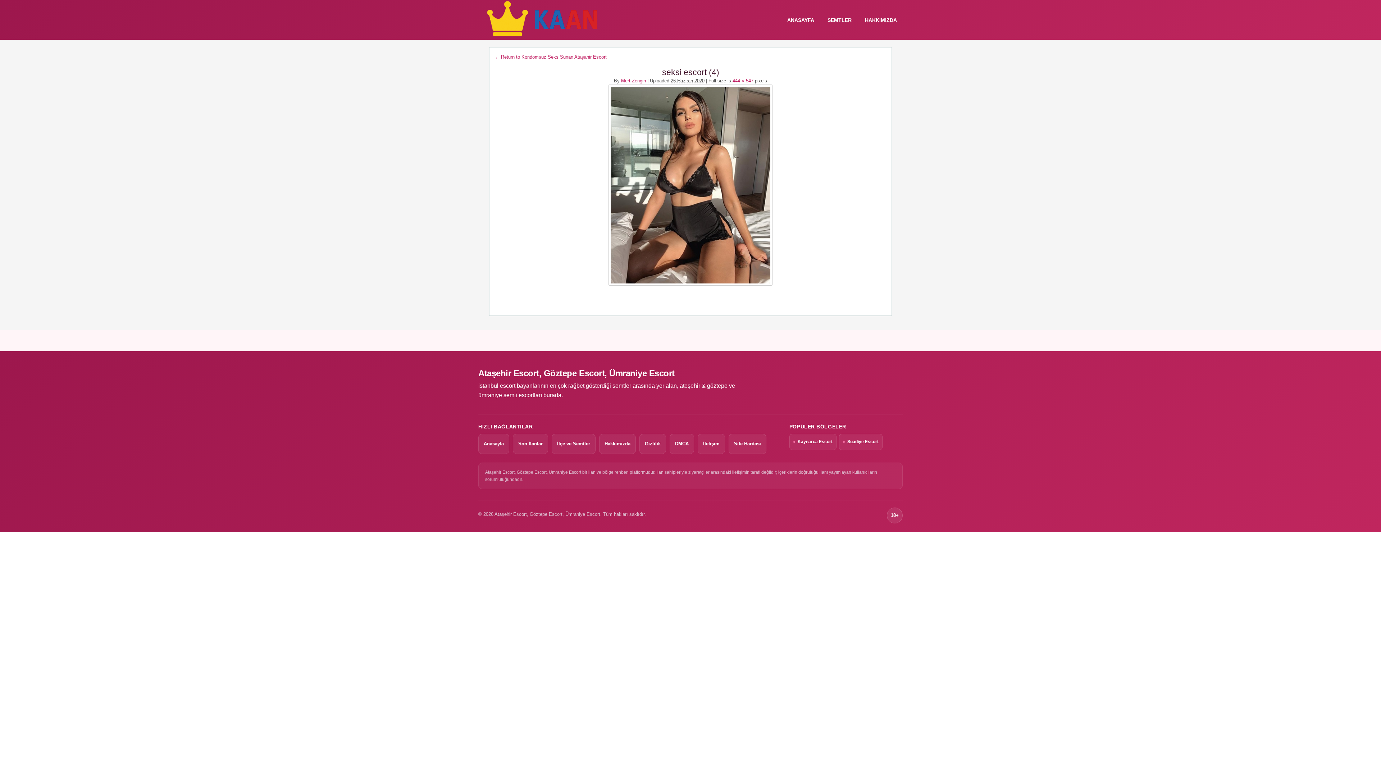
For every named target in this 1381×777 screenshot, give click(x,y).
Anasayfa (494, 443)
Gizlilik (653, 443)
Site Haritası (747, 443)
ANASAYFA (800, 20)
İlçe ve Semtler (573, 443)
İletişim (711, 443)
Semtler (840, 20)
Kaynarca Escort (815, 441)
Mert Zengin (633, 80)
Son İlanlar (530, 443)
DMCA (682, 443)
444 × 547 (743, 80)
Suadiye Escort (863, 441)
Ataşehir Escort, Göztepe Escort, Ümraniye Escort (576, 373)
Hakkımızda (881, 20)
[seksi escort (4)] (690, 185)
